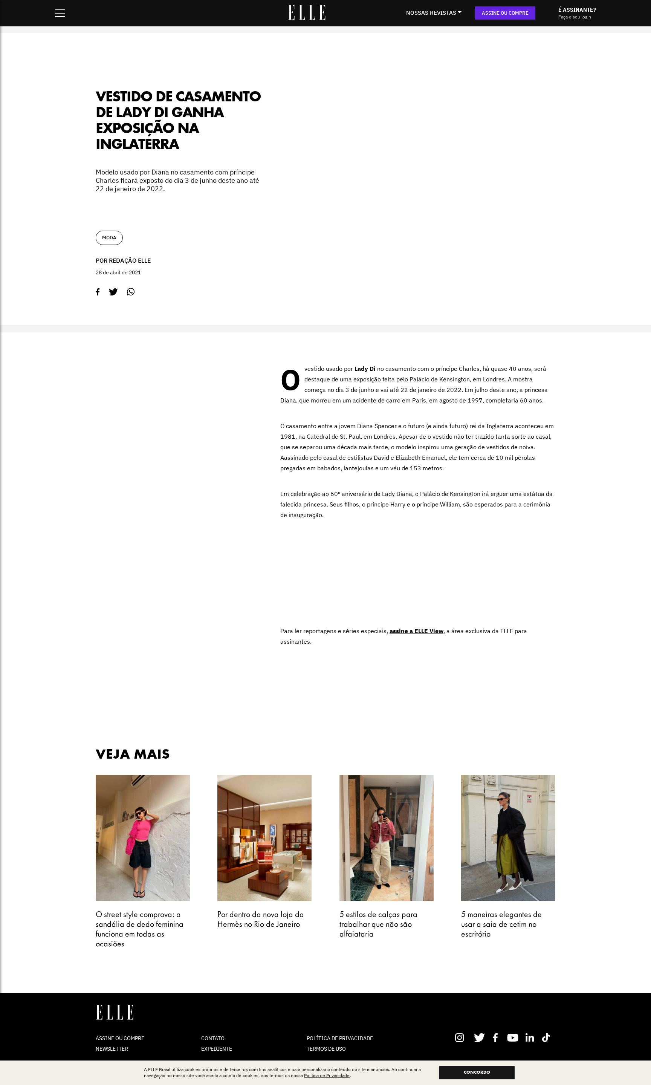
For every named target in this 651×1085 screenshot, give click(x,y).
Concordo (477, 1072)
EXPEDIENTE (216, 1048)
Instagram (463, 1037)
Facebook (496, 1037)
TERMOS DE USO (326, 1048)
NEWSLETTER (112, 1048)
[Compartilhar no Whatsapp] (131, 292)
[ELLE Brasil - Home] (307, 17)
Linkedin (530, 1037)
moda (109, 237)
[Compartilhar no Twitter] (113, 292)
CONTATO (213, 1038)
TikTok (547, 1037)
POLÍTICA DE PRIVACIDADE (340, 1038)
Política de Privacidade (327, 1076)
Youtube (513, 1037)
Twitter (479, 1037)
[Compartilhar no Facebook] (98, 292)
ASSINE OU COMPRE (505, 13)
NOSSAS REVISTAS (431, 12)
